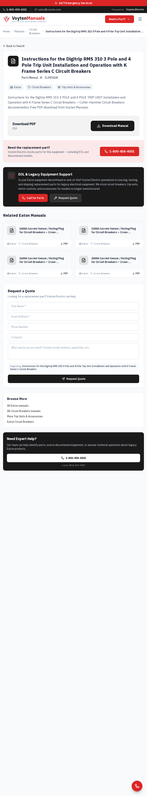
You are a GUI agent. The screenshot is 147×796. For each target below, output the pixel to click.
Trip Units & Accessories (76, 87)
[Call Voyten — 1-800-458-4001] (137, 786)
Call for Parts (35, 198)
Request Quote (68, 198)
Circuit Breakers (34, 31)
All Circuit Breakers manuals (24, 411)
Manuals (19, 31)
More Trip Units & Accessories (25, 416)
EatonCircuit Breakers (20, 421)
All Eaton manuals (18, 405)
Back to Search (15, 46)
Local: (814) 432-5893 (73, 465)
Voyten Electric (135, 9)
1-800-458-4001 (122, 151)
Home (6, 31)
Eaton (17, 87)
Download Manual (115, 126)
